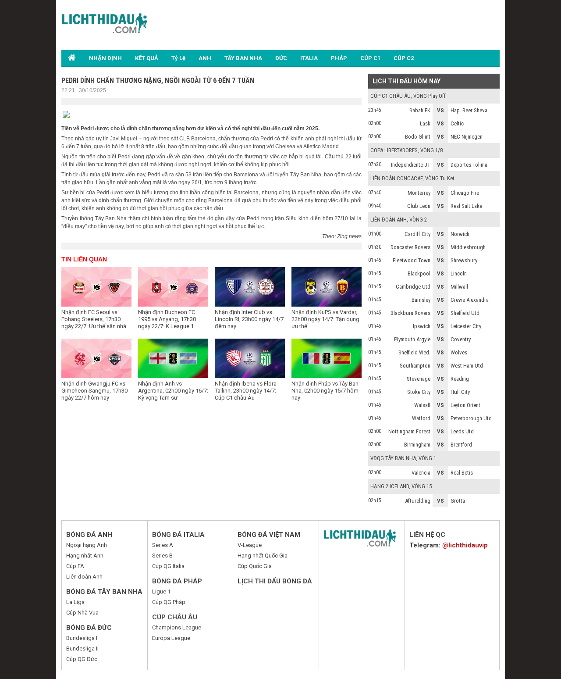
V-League (250, 545)
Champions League (176, 627)
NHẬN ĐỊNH (105, 58)
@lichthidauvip (465, 545)
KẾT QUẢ (146, 58)
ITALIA (309, 58)
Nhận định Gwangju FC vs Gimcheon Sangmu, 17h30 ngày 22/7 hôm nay (94, 390)
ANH (205, 58)
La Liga (75, 602)
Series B (162, 555)
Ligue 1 (161, 591)
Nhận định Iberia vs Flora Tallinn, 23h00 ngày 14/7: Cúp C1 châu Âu (246, 390)
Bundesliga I (81, 638)
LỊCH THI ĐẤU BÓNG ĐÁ (275, 581)
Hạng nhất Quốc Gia (263, 555)
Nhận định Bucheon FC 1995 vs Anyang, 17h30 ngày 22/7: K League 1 (167, 319)
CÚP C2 (404, 58)
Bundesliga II (82, 648)
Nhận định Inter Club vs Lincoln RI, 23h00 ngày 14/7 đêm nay (249, 319)
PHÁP (339, 58)
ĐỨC (281, 58)
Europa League (171, 638)
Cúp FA (75, 566)
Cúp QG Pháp (168, 602)
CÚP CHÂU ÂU (174, 617)
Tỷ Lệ (178, 58)
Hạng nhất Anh (84, 555)
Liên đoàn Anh (84, 576)
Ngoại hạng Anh (86, 545)
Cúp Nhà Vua (82, 612)
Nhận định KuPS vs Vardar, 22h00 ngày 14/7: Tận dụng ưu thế (325, 319)
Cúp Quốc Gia (255, 566)
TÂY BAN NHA (243, 58)
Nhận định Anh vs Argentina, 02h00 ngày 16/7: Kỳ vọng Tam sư (173, 390)
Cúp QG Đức (81, 659)
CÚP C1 (370, 58)
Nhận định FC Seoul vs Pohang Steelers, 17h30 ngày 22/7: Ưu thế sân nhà (93, 319)
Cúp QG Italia (168, 566)
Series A (162, 545)
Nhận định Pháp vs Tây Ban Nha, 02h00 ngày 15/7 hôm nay (325, 390)
